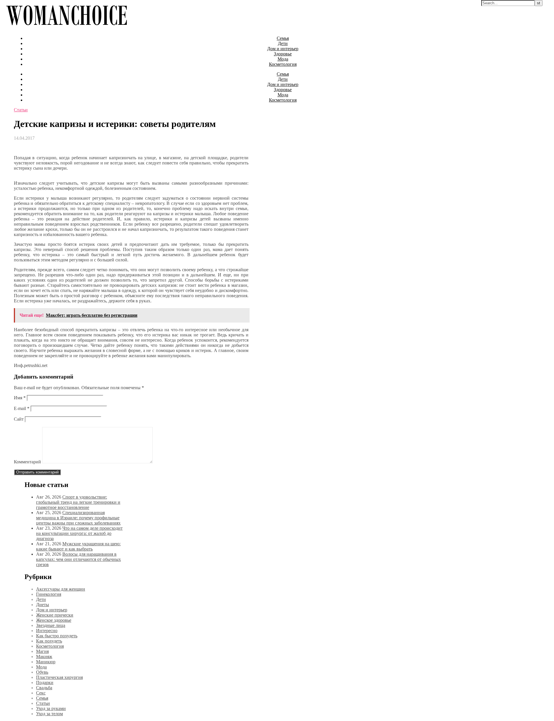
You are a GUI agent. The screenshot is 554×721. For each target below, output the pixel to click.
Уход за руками (51, 708)
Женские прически (54, 615)
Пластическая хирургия (59, 677)
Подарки (44, 682)
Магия (42, 651)
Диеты (42, 604)
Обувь (42, 672)
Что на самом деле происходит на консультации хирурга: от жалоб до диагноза (79, 533)
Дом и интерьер (282, 48)
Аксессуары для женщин (60, 589)
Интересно (46, 630)
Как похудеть (49, 640)
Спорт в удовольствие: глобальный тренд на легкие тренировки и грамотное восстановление (78, 502)
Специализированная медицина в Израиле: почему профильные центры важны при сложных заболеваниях (78, 517)
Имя (20, 397)
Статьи (21, 109)
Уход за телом (49, 713)
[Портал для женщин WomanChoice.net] (66, 28)
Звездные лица (50, 625)
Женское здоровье (53, 620)
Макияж (44, 656)
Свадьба (44, 687)
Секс (41, 692)
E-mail (21, 408)
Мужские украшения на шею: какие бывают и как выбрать (78, 546)
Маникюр (45, 661)
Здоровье (283, 53)
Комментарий (27, 461)
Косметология (283, 64)
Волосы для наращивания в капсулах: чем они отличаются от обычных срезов (78, 559)
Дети (283, 43)
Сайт (19, 419)
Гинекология (48, 594)
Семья (283, 38)
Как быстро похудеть (56, 635)
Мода (283, 59)
